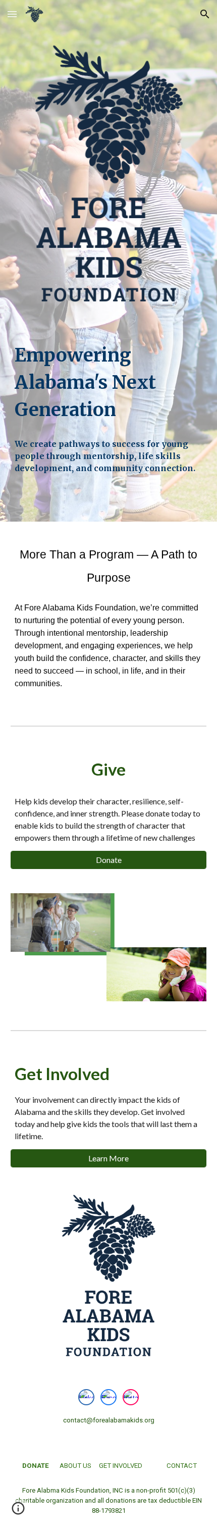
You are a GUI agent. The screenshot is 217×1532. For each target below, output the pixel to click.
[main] (109, 383)
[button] (12, 14)
